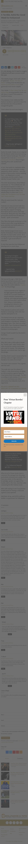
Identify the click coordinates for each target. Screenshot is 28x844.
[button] (14, 417)
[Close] (25, 394)
